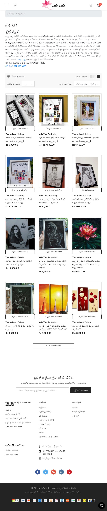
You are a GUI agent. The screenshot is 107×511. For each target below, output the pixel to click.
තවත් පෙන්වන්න (53, 346)
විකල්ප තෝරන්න (53, 128)
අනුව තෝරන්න (65, 84)
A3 (49, 124)
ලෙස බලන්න (81, 76)
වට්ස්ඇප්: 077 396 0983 (15, 66)
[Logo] (53, 5)
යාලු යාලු (21, 59)
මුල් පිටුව (11, 13)
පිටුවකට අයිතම (13, 84)
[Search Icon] (15, 5)
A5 (58, 124)
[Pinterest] (69, 472)
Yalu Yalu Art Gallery (14, 134)
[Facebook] (37, 472)
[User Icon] (91, 5)
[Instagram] (61, 472)
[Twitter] (45, 472)
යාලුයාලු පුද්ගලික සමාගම (36, 492)
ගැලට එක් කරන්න (20, 128)
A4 (53, 124)
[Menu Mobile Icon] (7, 5)
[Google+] (53, 472)
